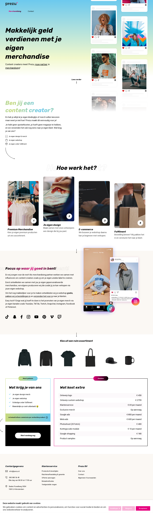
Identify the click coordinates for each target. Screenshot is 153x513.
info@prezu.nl (14, 471)
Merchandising (15, 11)
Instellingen (114, 508)
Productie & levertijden (50, 471)
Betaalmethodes (48, 481)
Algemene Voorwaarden (87, 478)
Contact (31, 11)
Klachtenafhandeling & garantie (53, 474)
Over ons (81, 471)
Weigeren (128, 508)
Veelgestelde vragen (49, 485)
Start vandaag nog (28, 435)
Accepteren (143, 508)
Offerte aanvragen (48, 478)
